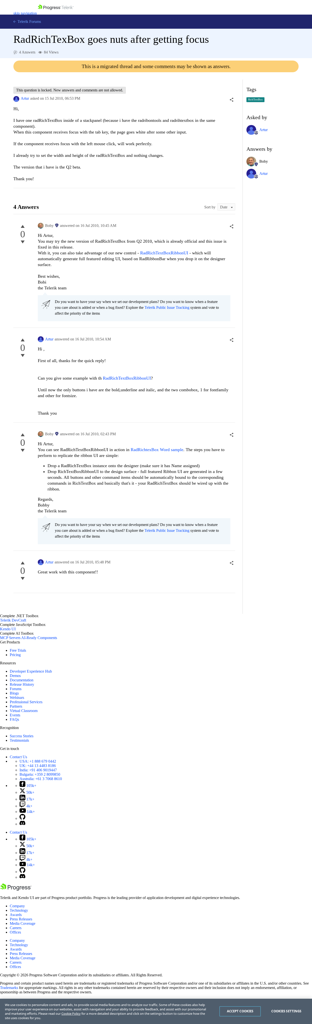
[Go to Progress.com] (16, 889)
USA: (38, 761)
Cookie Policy (71, 1013)
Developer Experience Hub (31, 671)
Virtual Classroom (24, 711)
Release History (22, 684)
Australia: (41, 779)
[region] (156, 1011)
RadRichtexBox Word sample (157, 449)
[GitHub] (22, 818)
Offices (15, 932)
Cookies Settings (286, 1011)
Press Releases (21, 919)
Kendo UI (8, 629)
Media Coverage (22, 923)
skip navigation (25, 13)
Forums (15, 689)
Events (15, 715)
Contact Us (18, 757)
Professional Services (26, 702)
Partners (16, 706)
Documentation (21, 680)
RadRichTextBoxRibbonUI (164, 252)
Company (17, 906)
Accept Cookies (240, 1011)
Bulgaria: (40, 774)
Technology (19, 910)
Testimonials (19, 740)
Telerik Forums (29, 21)
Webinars (17, 697)
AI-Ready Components (39, 638)
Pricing (15, 655)
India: (38, 770)
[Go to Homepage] (56, 13)
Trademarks (9, 988)
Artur (25, 98)
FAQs (14, 719)
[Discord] (22, 824)
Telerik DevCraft (13, 620)
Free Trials (18, 650)
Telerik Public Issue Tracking (167, 307)
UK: (38, 766)
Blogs (14, 693)
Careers (15, 928)
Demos (15, 676)
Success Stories (21, 736)
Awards (16, 915)
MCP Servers (10, 638)
